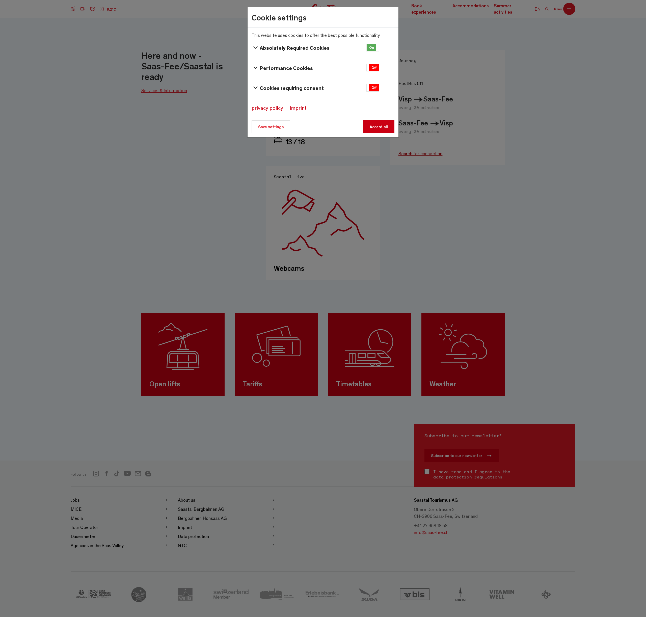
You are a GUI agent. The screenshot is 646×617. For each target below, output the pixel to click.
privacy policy (267, 107)
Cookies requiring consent (292, 87)
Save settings (271, 126)
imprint (298, 107)
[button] (372, 47)
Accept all (379, 126)
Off (373, 67)
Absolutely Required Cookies (295, 47)
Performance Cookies (286, 67)
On (371, 47)
